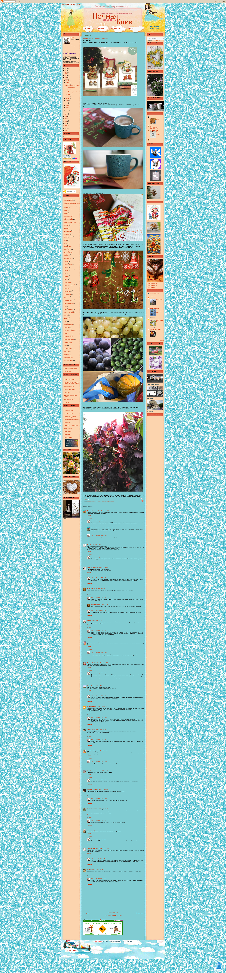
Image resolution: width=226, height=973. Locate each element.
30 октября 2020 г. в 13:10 (101, 557)
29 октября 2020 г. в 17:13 (102, 662)
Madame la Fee (67, 343)
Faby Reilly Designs (68, 399)
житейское (66, 234)
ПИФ (65, 273)
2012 (66, 125)
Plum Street (66, 351)
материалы (66, 254)
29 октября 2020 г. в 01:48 (101, 520)
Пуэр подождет (67, 294)
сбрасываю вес (67, 300)
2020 (66, 79)
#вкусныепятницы (68, 199)
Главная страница (113, 912)
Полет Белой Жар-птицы (69, 284)
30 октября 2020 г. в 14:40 (101, 798)
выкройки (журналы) (68, 410)
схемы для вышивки (68, 309)
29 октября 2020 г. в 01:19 (103, 510)
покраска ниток (67, 371)
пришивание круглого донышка (71, 425)
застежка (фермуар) (68, 413)
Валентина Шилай (91, 808)
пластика (66, 275)
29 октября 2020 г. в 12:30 (100, 642)
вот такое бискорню (68, 219)
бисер (65, 210)
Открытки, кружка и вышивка (72, 85)
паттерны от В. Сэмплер (69, 389)
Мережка (66, 255)
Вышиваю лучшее (68, 224)
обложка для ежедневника (70, 416)
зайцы (65, 237)
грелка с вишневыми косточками (71, 411)
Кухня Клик (152, 126)
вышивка (66, 225)
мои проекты (101, 28)
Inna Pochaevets (91, 706)
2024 (66, 72)
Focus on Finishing (68, 437)
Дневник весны (67, 230)
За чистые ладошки (68, 236)
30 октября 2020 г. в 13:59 (102, 789)
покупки (66, 279)
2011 (66, 127)
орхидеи (66, 267)
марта (67, 107)
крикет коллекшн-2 (68, 387)
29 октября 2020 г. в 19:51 (101, 706)
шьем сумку (67, 435)
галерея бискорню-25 (152, 285)
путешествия (67, 291)
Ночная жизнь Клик (154, 139)
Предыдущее (139, 913)
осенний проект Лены (69, 269)
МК (65, 257)
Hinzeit (65, 337)
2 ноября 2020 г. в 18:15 (101, 878)
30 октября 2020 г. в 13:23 (101, 695)
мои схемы (66, 260)
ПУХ (65, 293)
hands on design (67, 334)
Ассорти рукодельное (155, 298)
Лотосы (158, 330)
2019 (66, 113)
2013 (66, 123)
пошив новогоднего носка (70, 420)
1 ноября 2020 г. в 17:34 (103, 848)
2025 (66, 70)
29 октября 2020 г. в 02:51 (96, 544)
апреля (67, 105)
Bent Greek (66, 327)
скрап (65, 302)
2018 (66, 114)
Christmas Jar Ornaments (69, 330)
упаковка (66, 316)
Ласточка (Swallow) (91, 662)
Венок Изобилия (68, 215)
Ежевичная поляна (154, 308)
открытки (66, 270)
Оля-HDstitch (67, 266)
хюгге (65, 318)
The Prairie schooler (68, 357)
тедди (65, 313)
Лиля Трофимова (91, 789)
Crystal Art (66, 333)
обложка (66, 263)
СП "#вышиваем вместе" (71, 87)
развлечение (67, 296)
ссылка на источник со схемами (92, 100)
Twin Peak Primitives (68, 360)
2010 (66, 128)
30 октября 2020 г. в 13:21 (101, 672)
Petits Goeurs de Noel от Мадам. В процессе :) (73, 92)
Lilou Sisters (131, 28)
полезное (66, 281)
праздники (66, 287)
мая (67, 103)
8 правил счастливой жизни (70, 368)
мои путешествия (116, 28)
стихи (65, 306)
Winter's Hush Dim (68, 361)
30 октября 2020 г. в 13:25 (101, 717)
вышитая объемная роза (69, 379)
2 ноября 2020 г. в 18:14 (101, 858)
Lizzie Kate (66, 402)
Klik (73, 37)
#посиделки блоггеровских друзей (72, 203)
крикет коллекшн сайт (69, 386)
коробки (66, 243)
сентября (68, 96)
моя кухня (152, 116)
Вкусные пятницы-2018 (69, 218)
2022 (66, 75)
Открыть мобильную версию (113, 915)
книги (65, 240)
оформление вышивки (69, 272)
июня (67, 102)
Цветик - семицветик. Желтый (159, 311)
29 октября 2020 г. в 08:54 (102, 567)
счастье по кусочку (68, 310)
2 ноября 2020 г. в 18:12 (101, 839)
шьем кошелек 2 (68, 431)
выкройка (66, 221)
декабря (68, 80)
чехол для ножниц (68, 428)
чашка (65, 321)
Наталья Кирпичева (92, 567)
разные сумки (67, 426)
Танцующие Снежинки (69, 312)
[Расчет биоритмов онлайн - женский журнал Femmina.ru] (103, 935)
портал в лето (67, 285)
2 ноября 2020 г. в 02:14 (97, 869)
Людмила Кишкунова (92, 830)
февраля (68, 109)
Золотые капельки (154, 319)
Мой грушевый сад (154, 293)
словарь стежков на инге (69, 390)
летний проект (67, 249)
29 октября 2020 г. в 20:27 (100, 729)
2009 (66, 130)
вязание (66, 227)
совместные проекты (69, 303)
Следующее (86, 913)
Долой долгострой (68, 231)
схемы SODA (67, 393)
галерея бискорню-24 (152, 287)
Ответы (90, 518)
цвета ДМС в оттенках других (71, 397)
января (67, 110)
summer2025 (67, 354)
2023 (66, 73)
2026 (66, 68)
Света (88, 620)
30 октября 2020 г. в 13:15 (101, 630)
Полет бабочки (67, 282)
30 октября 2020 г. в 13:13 (101, 597)
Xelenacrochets (90, 642)
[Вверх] (219, 966)
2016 (66, 118)
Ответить (89, 515)
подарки (66, 276)
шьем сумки (67, 434)
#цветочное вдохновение (70, 206)
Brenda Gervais (67, 328)
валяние (66, 213)
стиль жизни (67, 305)
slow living (66, 352)
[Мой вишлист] (69, 192)
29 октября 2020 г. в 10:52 (96, 620)
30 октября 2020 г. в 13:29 (101, 779)
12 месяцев (66, 209)
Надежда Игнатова (91, 750)
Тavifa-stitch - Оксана (92, 510)
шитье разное (67, 322)
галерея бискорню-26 (152, 283)
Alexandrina (90, 588)
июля (67, 100)
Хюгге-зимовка (67, 319)
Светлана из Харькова (92, 848)
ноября (67, 82)
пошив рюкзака (67, 422)
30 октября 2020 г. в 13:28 (101, 761)
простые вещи (67, 290)
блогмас (66, 212)
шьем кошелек (67, 429)
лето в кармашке (68, 251)
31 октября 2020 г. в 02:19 (101, 535)
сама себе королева (68, 299)
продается (66, 288)
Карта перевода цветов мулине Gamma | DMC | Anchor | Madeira (71, 383)
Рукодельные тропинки (155, 329)
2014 (66, 121)
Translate (158, 40)
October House (67, 348)
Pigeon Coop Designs (69, 349)
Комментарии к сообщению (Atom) (98, 919)
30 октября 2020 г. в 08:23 (102, 770)
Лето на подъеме (68, 252)
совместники (67, 392)
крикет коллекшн (68, 384)
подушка (66, 278)
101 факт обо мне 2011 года (69, 45)
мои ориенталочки (68, 258)
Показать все (162, 340)
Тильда (66, 315)
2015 (66, 120)
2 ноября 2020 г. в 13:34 (101, 610)
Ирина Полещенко (91, 770)
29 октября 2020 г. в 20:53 (102, 750)
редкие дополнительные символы (71, 369)
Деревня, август (159, 299)
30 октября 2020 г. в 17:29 (101, 820)
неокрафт (66, 261)
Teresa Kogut (67, 355)
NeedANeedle (67, 346)
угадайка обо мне (67, 47)
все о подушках (67, 408)
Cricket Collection (68, 331)
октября (68, 84)
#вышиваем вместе (68, 200)
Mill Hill (65, 345)
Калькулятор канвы (68, 380)
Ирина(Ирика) (90, 729)
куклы (65, 248)
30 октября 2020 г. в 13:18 (101, 652)
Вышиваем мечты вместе (70, 222)
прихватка (66, 423)
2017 (66, 116)
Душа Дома (66, 233)
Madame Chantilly (68, 342)
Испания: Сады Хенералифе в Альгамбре (159, 133)
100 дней (66, 207)
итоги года (66, 239)
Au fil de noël (67, 325)
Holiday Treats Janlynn (69, 339)
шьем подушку (67, 432)
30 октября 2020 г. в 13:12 (101, 577)
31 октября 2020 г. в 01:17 (107, 527)
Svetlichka (89, 869)
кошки (65, 245)
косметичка (66, 414)
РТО (65, 297)
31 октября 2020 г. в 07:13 (103, 830)
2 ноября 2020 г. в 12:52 (102, 604)
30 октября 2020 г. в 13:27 (101, 739)
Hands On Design (68, 400)
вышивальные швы (68, 377)
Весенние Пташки (68, 216)
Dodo (88, 544)
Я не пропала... (69, 94)
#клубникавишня (68, 202)
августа (67, 98)
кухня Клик (87, 28)
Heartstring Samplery (68, 336)
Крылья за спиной (68, 246)
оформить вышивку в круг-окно (71, 419)
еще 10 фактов (66, 49)
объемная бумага (68, 264)
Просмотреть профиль (74, 41)
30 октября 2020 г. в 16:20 (102, 808)
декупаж (66, 228)
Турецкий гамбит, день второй (156, 294)
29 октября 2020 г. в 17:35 (96, 685)
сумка (65, 308)
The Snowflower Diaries (69, 358)
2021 (66, 77)
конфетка (66, 242)
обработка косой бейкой (69, 417)
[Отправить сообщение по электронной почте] (88, 499)
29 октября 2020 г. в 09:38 (99, 588)
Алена (88, 685)
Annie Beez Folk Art (68, 324)
